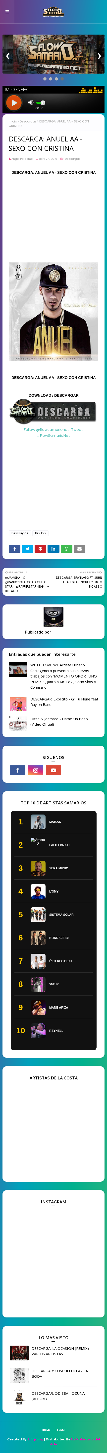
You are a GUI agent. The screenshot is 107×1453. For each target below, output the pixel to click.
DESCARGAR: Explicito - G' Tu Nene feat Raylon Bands (64, 702)
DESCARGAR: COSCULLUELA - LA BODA (60, 1373)
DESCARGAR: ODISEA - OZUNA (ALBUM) (58, 1396)
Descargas (28, 121)
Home (46, 1430)
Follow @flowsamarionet (46, 429)
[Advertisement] (53, 216)
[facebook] (17, 770)
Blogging (35, 1439)
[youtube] (53, 770)
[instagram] (35, 770)
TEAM (60, 1430)
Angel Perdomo (22, 159)
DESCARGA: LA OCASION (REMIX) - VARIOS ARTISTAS (61, 1351)
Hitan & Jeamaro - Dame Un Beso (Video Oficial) (59, 721)
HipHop (40, 533)
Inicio (13, 121)
